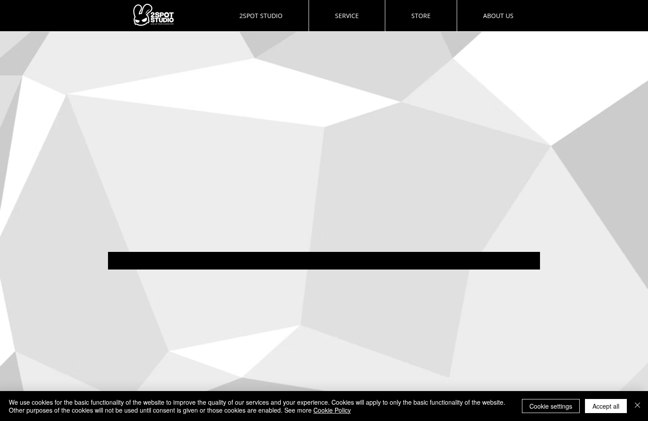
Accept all (605, 406)
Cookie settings (550, 406)
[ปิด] (637, 406)
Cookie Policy (332, 410)
